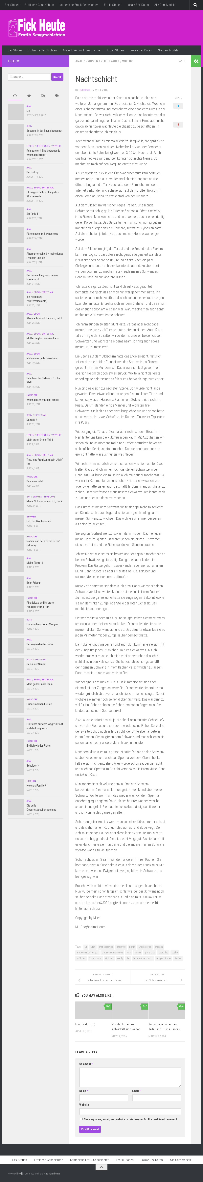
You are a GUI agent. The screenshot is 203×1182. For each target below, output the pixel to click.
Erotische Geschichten (39, 5)
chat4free (121, 947)
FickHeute (85, 90)
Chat (93, 947)
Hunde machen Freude (39, 704)
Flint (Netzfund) (85, 1024)
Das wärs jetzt (35, 481)
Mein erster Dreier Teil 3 (40, 440)
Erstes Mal (48, 187)
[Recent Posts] (15, 96)
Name (83, 1090)
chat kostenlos (106, 947)
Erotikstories (145, 947)
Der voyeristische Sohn (40, 644)
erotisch (159, 947)
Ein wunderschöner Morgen (42, 624)
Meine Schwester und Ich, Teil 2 (44, 501)
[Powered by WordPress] (21, 1173)
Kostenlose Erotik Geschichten (79, 5)
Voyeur (127, 61)
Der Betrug (32, 172)
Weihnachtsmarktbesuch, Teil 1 (44, 318)
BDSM (29, 126)
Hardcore (32, 395)
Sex (128, 958)
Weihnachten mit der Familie (43, 400)
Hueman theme (52, 1173)
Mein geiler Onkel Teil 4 (39, 684)
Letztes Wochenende (39, 521)
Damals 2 (32, 420)
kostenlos (163, 952)
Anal (79, 61)
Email (136, 1090)
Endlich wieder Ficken (39, 745)
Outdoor (109, 958)
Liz (28, 111)
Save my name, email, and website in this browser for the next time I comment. (131, 1119)
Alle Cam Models (164, 5)
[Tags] (56, 96)
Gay (29, 496)
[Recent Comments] (43, 96)
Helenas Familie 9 (37, 785)
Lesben (30, 146)
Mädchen (81, 958)
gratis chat (150, 952)
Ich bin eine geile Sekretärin (42, 358)
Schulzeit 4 (33, 765)
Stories (178, 958)
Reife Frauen (110, 61)
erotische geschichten (112, 952)
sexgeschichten (163, 958)
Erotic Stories (112, 5)
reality (120, 958)
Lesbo (175, 952)
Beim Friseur (34, 582)
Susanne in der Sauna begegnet (44, 130)
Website (84, 1104)
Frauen (137, 952)
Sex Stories (12, 5)
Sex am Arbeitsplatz (142, 958)
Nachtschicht (95, 958)
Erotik (132, 947)
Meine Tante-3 (35, 563)
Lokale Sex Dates (138, 5)
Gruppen (91, 61)
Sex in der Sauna (36, 664)
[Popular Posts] (29, 96)
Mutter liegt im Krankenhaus (43, 338)
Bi (86, 947)
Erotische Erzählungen (87, 952)
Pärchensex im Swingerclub (42, 233)
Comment (86, 1064)
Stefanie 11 (33, 214)
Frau (128, 952)
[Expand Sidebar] (196, 61)
